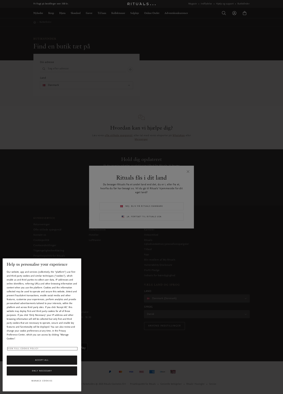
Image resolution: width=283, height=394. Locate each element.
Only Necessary (42, 371)
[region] (42, 324)
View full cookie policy (23, 349)
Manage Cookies (41, 381)
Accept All (42, 360)
